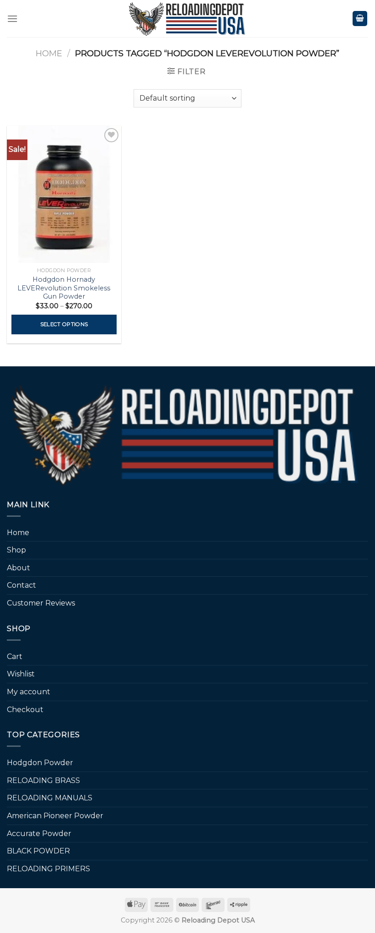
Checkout (25, 709)
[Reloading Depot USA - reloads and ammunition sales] (187, 18)
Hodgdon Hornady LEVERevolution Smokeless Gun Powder (63, 287)
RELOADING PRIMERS (48, 868)
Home (49, 53)
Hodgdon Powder (40, 762)
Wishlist (21, 674)
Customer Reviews (41, 603)
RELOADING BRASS (43, 780)
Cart (14, 656)
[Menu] (12, 18)
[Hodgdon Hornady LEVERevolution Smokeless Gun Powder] (64, 194)
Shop (16, 550)
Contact (21, 585)
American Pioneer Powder (55, 815)
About (18, 567)
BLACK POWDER (38, 851)
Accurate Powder (39, 833)
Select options (64, 324)
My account (28, 691)
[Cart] (360, 18)
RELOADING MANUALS (49, 798)
